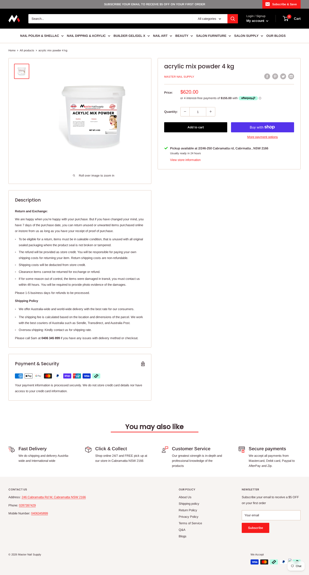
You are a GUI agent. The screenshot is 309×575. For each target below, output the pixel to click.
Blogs (182, 536)
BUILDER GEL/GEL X (129, 35)
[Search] (232, 18)
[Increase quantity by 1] (210, 111)
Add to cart (196, 127)
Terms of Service (190, 523)
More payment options (262, 136)
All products (27, 50)
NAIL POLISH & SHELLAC (39, 35)
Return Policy (188, 510)
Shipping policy (189, 503)
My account (255, 21)
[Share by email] (291, 76)
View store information (185, 159)
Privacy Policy (188, 516)
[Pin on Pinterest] (275, 76)
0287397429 (27, 505)
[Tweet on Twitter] (283, 76)
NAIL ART (160, 35)
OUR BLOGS (276, 35)
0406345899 (39, 513)
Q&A (182, 529)
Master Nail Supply (179, 76)
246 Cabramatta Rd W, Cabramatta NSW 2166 (54, 497)
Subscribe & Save (284, 4)
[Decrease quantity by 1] (185, 111)
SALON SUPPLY (246, 35)
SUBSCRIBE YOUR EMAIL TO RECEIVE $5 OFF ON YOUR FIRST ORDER (154, 4)
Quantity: (171, 111)
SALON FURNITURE (211, 35)
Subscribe (255, 528)
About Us (185, 497)
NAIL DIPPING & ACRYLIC (86, 35)
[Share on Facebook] (267, 76)
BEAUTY (181, 35)
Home (12, 50)
